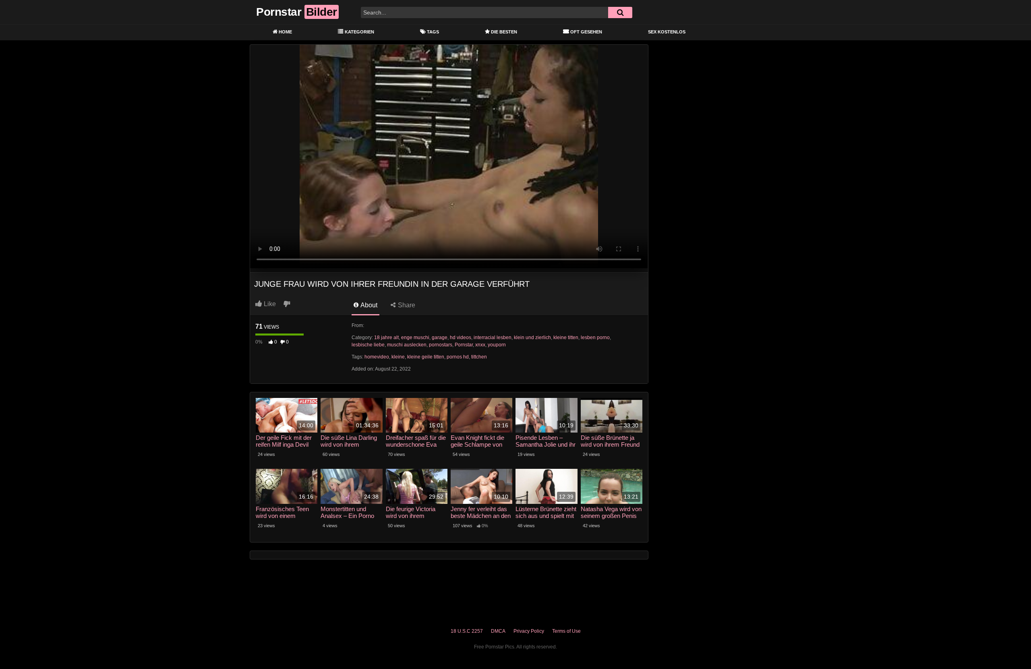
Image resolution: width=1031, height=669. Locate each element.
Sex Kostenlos (666, 31)
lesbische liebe (368, 345)
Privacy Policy (528, 631)
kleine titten (565, 337)
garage (439, 337)
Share (405, 305)
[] (620, 12)
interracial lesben (492, 337)
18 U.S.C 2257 (467, 631)
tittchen (479, 357)
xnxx (480, 345)
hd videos (460, 337)
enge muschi (415, 337)
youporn (497, 345)
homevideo (376, 357)
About (368, 305)
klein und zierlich (532, 337)
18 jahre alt (386, 337)
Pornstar (464, 345)
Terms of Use (566, 631)
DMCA (498, 631)
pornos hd (458, 357)
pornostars (440, 345)
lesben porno (595, 337)
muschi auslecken (406, 345)
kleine (398, 357)
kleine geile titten (425, 357)
